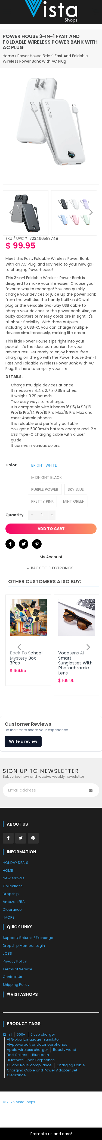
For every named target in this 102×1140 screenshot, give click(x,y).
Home (8, 56)
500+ (21, 1034)
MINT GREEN (74, 501)
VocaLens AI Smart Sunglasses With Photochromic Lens (75, 663)
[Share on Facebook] (10, 544)
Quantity (14, 515)
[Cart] (95, 12)
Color (11, 465)
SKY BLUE (76, 489)
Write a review (23, 741)
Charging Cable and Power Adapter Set (42, 1070)
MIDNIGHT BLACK (46, 477)
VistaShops (25, 1102)
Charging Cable (71, 1065)
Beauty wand (64, 1049)
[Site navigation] (7, 12)
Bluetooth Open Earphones (31, 1060)
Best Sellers (17, 1054)
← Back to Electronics (49, 568)
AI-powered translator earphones (37, 1044)
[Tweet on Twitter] (23, 544)
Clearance (16, 1075)
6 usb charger (42, 1034)
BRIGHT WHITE (44, 465)
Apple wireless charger (27, 1049)
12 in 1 (7, 1034)
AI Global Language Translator (33, 1039)
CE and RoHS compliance (29, 1065)
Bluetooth (40, 1054)
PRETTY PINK (42, 501)
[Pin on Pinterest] (37, 544)
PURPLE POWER (44, 489)
